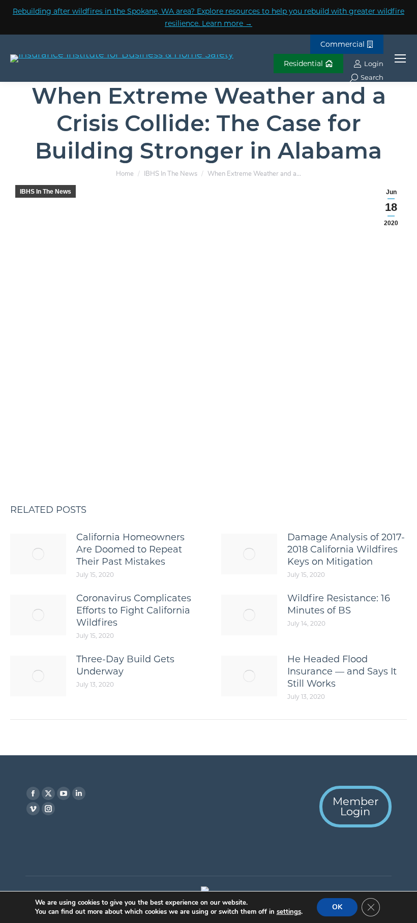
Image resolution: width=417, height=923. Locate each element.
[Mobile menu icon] (400, 58)
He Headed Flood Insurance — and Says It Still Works (342, 671)
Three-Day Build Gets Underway (125, 665)
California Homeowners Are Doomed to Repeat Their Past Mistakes (130, 549)
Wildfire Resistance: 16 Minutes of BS (338, 604)
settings (289, 911)
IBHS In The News (45, 191)
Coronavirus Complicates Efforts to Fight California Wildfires (133, 610)
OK (337, 907)
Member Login (355, 806)
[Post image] (38, 554)
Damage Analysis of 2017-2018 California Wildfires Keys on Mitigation (346, 549)
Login (373, 63)
